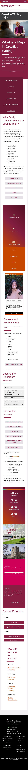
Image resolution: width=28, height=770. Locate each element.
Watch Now (14, 573)
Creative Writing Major (6, 10)
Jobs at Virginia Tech (20, 751)
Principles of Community (7, 738)
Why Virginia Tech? (11, 80)
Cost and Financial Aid (14, 668)
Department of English (14, 364)
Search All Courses (14, 436)
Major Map (14, 197)
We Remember (8, 745)
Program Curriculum (14, 426)
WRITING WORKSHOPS (12, 404)
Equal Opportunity (20, 745)
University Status (7, 736)
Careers (11, 86)
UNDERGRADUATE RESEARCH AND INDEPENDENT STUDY (12, 392)
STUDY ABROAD (10, 397)
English (14, 622)
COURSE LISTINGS (14, 178)
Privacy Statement (7, 740)
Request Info (14, 256)
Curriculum (11, 92)
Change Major (11, 98)
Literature (14, 640)
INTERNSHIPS (9, 387)
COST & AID (14, 188)
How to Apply (11, 669)
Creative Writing (14, 636)
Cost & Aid (21, 738)
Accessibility (7, 749)
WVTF (20, 747)
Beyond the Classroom (11, 105)
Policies (20, 742)
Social (14, 268)
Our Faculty (11, 690)
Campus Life (11, 111)
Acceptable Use (7, 742)
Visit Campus (11, 677)
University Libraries (7, 747)
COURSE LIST (14, 431)
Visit (14, 250)
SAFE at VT (20, 740)
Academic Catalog (14, 447)
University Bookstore (20, 749)
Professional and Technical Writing (14, 626)
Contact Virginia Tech (14, 733)
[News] (12, 313)
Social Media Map (12, 700)
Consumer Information (20, 736)
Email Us (10, 698)
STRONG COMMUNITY (12, 401)
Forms (14, 192)
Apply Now (12, 71)
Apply (14, 262)
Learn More (14, 602)
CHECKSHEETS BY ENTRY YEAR (14, 441)
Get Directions (12, 729)
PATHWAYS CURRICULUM (14, 183)
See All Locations (13, 731)
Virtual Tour (11, 679)
